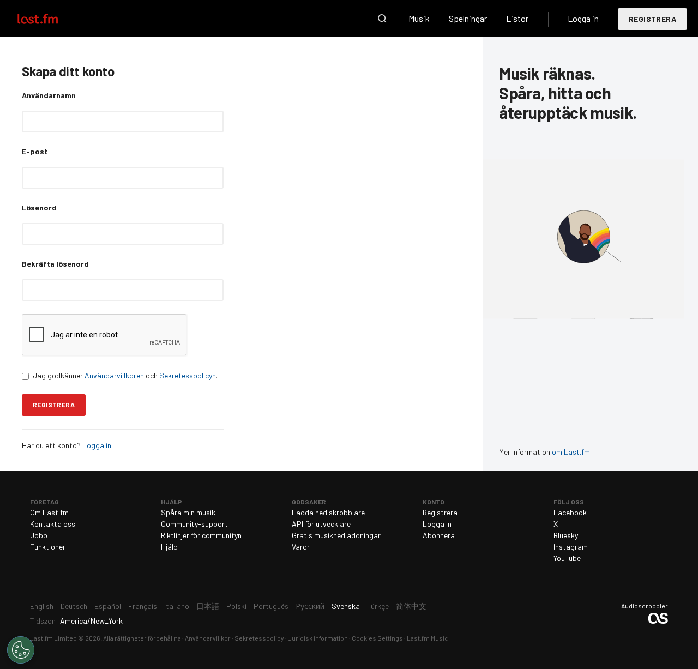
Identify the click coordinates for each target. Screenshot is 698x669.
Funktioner (47, 546)
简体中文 (411, 606)
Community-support (194, 523)
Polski (236, 606)
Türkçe (378, 606)
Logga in (583, 18)
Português (271, 606)
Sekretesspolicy (259, 638)
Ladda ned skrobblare (328, 512)
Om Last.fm (49, 512)
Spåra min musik (188, 512)
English (41, 606)
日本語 (207, 606)
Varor (301, 546)
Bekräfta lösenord (55, 263)
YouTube (567, 558)
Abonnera (439, 535)
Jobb (38, 535)
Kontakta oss (52, 523)
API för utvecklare (321, 523)
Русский (310, 606)
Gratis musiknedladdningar (336, 535)
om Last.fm (571, 451)
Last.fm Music (427, 638)
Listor (517, 18)
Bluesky (565, 535)
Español (107, 606)
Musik (419, 18)
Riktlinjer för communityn (201, 535)
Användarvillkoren (114, 375)
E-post (34, 151)
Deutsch (74, 606)
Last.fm (50, 18)
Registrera (652, 18)
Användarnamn (49, 95)
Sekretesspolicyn (187, 375)
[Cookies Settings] (20, 650)
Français (142, 606)
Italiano (176, 606)
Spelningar (468, 18)
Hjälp (169, 546)
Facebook (570, 512)
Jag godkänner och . (125, 375)
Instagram (570, 546)
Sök (382, 18)
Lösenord (39, 207)
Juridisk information (318, 638)
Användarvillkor (208, 638)
